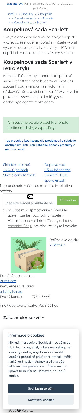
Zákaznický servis (22, 317)
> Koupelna (45, 14)
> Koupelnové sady (24, 18)
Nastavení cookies (41, 400)
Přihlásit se (67, 200)
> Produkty (26, 14)
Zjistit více (58, 245)
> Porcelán (47, 18)
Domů (10, 14)
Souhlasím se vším (41, 388)
